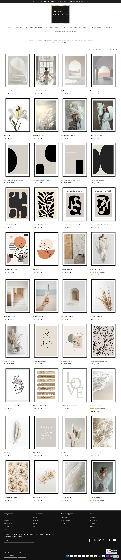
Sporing (92, 526)
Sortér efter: (91, 49)
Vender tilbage (93, 520)
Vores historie (7, 520)
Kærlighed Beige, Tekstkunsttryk (69, 405)
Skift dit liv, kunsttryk (38, 452)
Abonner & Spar (8, 523)
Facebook (35, 517)
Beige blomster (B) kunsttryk (40, 497)
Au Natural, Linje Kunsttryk (40, 361)
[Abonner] (32, 541)
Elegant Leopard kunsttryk (96, 135)
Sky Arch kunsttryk (95, 90)
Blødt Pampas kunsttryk (67, 452)
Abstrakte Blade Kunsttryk (39, 224)
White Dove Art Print (9, 361)
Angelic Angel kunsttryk (96, 497)
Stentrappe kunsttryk (9, 316)
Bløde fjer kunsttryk (66, 497)
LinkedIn (35, 526)
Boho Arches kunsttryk (67, 316)
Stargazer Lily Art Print (10, 135)
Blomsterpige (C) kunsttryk (68, 135)
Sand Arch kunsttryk (66, 90)
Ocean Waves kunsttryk (96, 405)
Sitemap (63, 523)
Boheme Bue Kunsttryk (10, 224)
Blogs (5, 529)
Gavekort (6, 526)
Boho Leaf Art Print (38, 269)
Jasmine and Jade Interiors (112, 559)
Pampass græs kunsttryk (96, 316)
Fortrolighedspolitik (66, 520)
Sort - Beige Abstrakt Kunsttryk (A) (13, 180)
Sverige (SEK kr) (10, 555)
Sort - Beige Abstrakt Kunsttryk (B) (42, 180)
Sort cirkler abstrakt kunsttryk (97, 180)
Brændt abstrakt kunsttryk (10, 269)
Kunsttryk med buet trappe (11, 90)
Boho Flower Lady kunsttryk (11, 405)
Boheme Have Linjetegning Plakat (98, 361)
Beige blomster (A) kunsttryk (11, 497)
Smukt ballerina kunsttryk (39, 90)
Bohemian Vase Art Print (67, 269)
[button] (6, 14)
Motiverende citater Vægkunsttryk (41, 405)
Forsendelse (93, 517)
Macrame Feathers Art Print (97, 269)
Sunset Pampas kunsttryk (39, 135)
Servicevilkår (64, 517)
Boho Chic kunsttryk (66, 361)
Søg (5, 517)
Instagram (35, 520)
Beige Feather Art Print (10, 452)
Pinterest (35, 523)
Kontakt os (92, 523)
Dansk (21, 555)
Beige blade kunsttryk (95, 452)
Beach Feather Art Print (39, 316)
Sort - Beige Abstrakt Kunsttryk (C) (70, 180)
